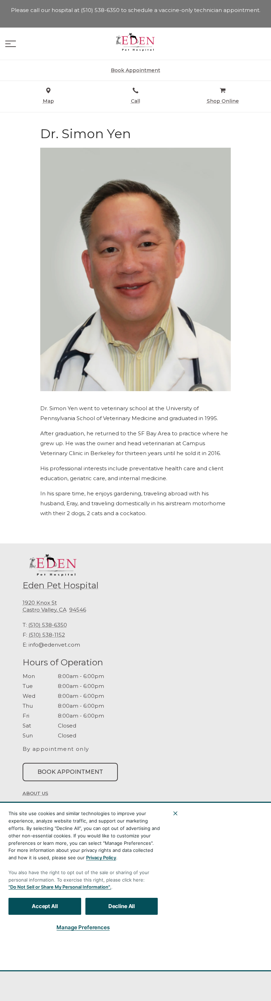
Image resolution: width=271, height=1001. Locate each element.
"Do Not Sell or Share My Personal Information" (59, 887)
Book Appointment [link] (70, 772)
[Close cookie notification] (175, 813)
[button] (10, 44)
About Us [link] (35, 793)
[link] (135, 42)
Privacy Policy (101, 857)
